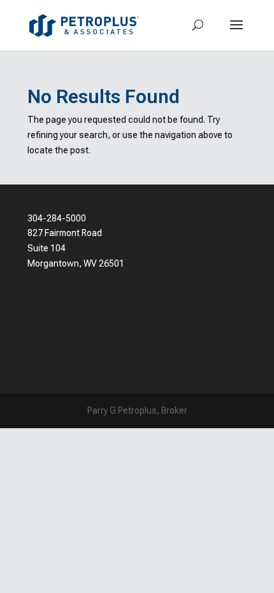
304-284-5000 (56, 218)
